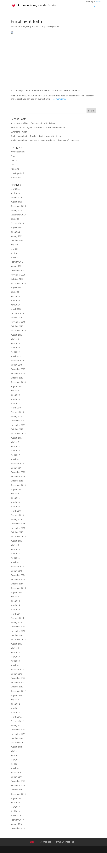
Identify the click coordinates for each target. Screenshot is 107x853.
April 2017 (15, 455)
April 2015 (15, 558)
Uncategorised (52, 26)
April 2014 (15, 609)
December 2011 (18, 729)
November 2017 (18, 425)
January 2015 (16, 571)
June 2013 (15, 652)
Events (14, 160)
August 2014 (16, 592)
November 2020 (18, 274)
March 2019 (16, 356)
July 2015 (15, 545)
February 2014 (17, 618)
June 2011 (15, 755)
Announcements (18, 151)
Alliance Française (21, 26)
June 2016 (15, 498)
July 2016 (15, 493)
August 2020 (16, 287)
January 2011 (16, 777)
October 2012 (17, 686)
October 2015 (17, 532)
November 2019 (18, 322)
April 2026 (15, 193)
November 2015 (18, 528)
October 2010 (17, 789)
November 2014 (18, 579)
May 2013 (15, 656)
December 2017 (18, 420)
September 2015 (18, 536)
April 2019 (15, 352)
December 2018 (18, 369)
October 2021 (17, 240)
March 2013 (16, 665)
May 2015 (15, 553)
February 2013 (17, 669)
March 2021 (16, 257)
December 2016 (18, 472)
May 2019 (15, 347)
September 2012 (18, 691)
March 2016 (16, 510)
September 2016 (18, 485)
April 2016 (15, 506)
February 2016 (17, 515)
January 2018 (16, 416)
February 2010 (17, 819)
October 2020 (17, 279)
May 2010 (15, 806)
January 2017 (16, 468)
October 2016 (17, 480)
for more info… (59, 99)
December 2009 (18, 828)
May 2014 (15, 605)
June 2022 (15, 231)
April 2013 (15, 661)
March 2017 (16, 459)
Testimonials (44, 841)
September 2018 (18, 382)
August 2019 (16, 334)
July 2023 (15, 219)
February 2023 (17, 223)
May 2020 (15, 300)
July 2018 (15, 390)
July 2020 (15, 292)
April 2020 (15, 304)
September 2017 (18, 433)
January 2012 (16, 725)
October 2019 (17, 326)
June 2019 (15, 343)
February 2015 (17, 566)
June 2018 (15, 395)
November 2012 (18, 682)
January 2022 (16, 236)
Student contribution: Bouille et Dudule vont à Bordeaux (36, 136)
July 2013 (15, 648)
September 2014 (18, 588)
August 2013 (16, 643)
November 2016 (18, 476)
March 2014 (16, 613)
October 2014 (17, 583)
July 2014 (15, 596)
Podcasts (15, 169)
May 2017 (15, 450)
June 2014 (15, 601)
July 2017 (15, 442)
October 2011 (17, 738)
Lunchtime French (19, 131)
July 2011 (15, 751)
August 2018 (16, 386)
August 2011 (16, 746)
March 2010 (16, 815)
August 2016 (16, 489)
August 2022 (16, 227)
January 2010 (16, 824)
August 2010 (16, 798)
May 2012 (15, 708)
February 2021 (17, 261)
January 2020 (16, 317)
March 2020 (16, 309)
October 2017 (17, 429)
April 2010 (15, 811)
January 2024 (16, 210)
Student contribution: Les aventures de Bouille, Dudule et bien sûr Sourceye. (45, 140)
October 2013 (17, 635)
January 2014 (16, 622)
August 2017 (16, 437)
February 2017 (17, 463)
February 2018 (17, 412)
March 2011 (16, 768)
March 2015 (16, 562)
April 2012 (15, 712)
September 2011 (18, 742)
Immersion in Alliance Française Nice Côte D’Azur (33, 123)
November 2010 (18, 785)
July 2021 (15, 244)
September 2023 (18, 214)
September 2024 (18, 206)
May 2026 (15, 189)
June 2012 (15, 703)
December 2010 (18, 781)
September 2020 (18, 283)
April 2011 (15, 764)
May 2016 (15, 502)
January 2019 (16, 364)
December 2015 (18, 523)
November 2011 (18, 734)
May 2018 (15, 399)
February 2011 (17, 772)
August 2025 (16, 201)
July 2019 (15, 339)
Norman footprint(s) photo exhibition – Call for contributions (38, 127)
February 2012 (17, 721)
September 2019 (18, 330)
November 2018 (18, 373)
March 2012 (16, 716)
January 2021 (16, 266)
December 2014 (18, 575)
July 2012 (15, 699)
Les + (13, 164)
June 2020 (15, 296)
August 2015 (16, 540)
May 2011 (15, 759)
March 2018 (16, 407)
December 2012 (18, 678)
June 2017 (15, 446)
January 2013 (16, 674)
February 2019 (17, 360)
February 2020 (17, 313)
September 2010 (18, 794)
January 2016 (16, 519)
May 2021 (15, 249)
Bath (98, 1)
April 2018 (15, 403)
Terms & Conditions (64, 841)
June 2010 (15, 802)
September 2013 (18, 639)
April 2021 (15, 253)
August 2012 (16, 695)
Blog (13, 156)
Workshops (16, 177)
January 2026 (16, 197)
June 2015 (15, 549)
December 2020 (18, 270)
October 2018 (17, 377)
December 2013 (18, 626)
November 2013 (18, 631)
